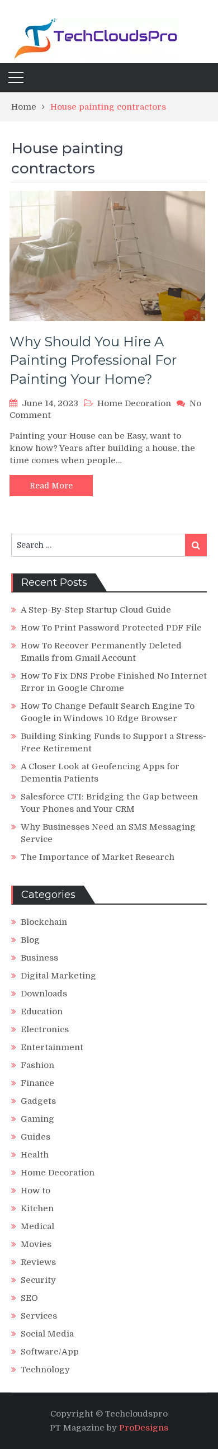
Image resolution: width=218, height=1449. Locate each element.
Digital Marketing (58, 976)
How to (35, 1190)
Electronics (45, 1029)
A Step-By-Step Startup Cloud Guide (96, 610)
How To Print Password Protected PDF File (111, 628)
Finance (37, 1083)
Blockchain (44, 922)
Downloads (44, 994)
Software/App (50, 1352)
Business (39, 958)
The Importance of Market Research (97, 857)
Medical (37, 1226)
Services (39, 1316)
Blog (30, 940)
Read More (51, 485)
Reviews (38, 1262)
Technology (45, 1370)
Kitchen (37, 1208)
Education (42, 1011)
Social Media (47, 1334)
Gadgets (38, 1101)
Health (35, 1155)
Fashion (37, 1065)
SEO (29, 1298)
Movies (36, 1244)
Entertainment (52, 1047)
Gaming (37, 1119)
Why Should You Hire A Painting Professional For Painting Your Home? (93, 360)
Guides (35, 1137)
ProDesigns (143, 1428)
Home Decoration (134, 403)
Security (38, 1280)
